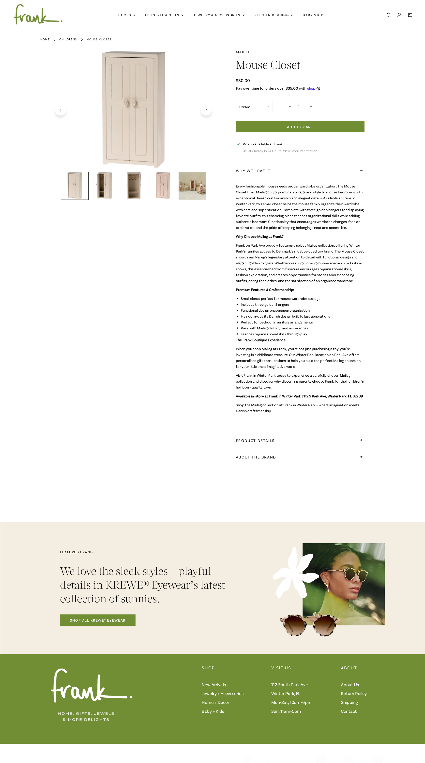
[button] (410, 15)
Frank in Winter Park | (316, 396)
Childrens (68, 39)
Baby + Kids (213, 711)
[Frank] (38, 15)
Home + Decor (215, 702)
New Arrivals (214, 684)
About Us (350, 684)
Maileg (243, 52)
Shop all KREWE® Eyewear (98, 620)
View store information (300, 151)
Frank (59, 760)
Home (45, 39)
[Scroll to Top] (416, 737)
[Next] (206, 110)
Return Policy (354, 693)
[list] (133, 109)
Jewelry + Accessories (222, 693)
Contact (349, 711)
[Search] (388, 15)
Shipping (349, 702)
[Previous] (60, 110)
